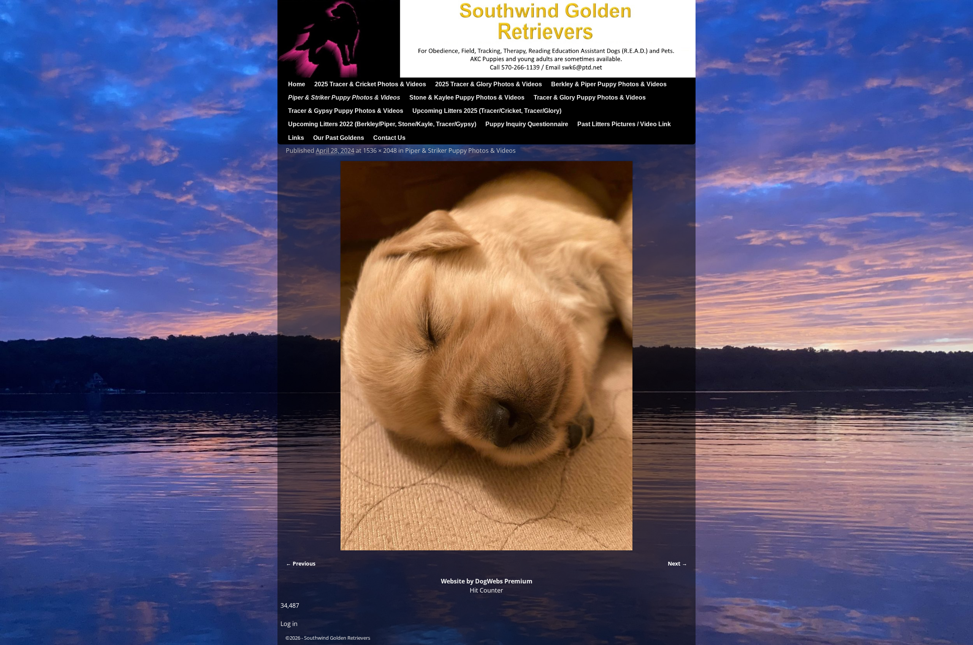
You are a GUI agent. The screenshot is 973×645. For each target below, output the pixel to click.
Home (296, 84)
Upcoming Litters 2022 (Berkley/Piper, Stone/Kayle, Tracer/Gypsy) (382, 124)
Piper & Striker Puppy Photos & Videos (344, 97)
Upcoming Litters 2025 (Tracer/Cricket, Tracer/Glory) (486, 111)
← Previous (300, 563)
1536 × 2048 (380, 150)
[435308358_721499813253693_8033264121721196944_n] (486, 355)
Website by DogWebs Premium (486, 581)
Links (296, 138)
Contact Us (389, 138)
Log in (289, 624)
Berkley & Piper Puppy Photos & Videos (609, 84)
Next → (677, 563)
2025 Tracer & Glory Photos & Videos (488, 84)
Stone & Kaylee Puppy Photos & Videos (467, 97)
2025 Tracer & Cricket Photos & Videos (370, 84)
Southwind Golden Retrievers (337, 637)
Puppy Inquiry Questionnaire (526, 124)
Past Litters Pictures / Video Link (624, 124)
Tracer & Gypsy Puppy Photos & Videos (345, 111)
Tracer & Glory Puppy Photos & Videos (590, 97)
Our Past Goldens (338, 138)
